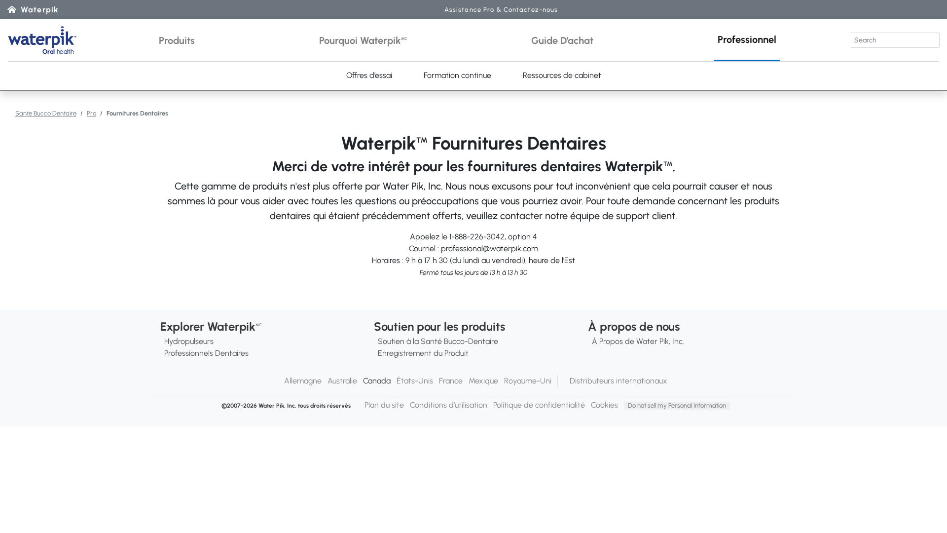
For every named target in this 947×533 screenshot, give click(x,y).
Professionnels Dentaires (206, 353)
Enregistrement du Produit (423, 353)
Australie (342, 380)
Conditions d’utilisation (448, 405)
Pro (91, 113)
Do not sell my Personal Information (677, 405)
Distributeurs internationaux (618, 380)
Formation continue (457, 75)
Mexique (483, 380)
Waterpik (40, 9)
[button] (177, 40)
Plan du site (384, 405)
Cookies (604, 405)
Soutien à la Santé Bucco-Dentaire (438, 341)
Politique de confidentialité (539, 405)
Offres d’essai (369, 75)
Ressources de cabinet (562, 75)
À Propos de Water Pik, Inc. (638, 341)
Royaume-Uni (527, 380)
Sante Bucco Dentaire (45, 113)
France (451, 380)
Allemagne (303, 380)
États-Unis (415, 380)
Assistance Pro (501, 9)
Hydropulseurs (189, 341)
